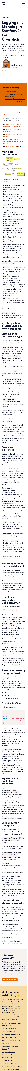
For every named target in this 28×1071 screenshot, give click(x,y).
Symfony (11, 1028)
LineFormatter (17, 237)
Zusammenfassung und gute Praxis (14, 101)
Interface (14, 187)
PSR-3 (15, 44)
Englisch (4, 114)
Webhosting (5, 1060)
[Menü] (23, 4)
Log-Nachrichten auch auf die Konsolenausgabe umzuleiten (13, 911)
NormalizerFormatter (11, 611)
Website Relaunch (7, 1063)
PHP (3, 1028)
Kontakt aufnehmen (9, 979)
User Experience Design (9, 1031)
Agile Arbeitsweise (7, 1037)
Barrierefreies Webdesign (10, 1034)
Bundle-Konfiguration (8, 471)
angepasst (5, 583)
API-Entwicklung (7, 1043)
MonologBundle (10, 48)
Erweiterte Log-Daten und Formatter (15, 99)
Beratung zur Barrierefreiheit (11, 1066)
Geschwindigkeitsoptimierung (11, 1040)
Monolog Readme (11, 146)
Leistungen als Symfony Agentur (12, 943)
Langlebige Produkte (8, 1052)
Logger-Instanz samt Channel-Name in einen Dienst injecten (13, 141)
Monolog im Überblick (10, 91)
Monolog (5, 44)
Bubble (5, 547)
